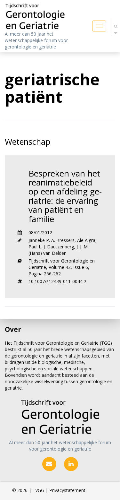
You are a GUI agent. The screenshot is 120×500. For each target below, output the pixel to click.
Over (13, 329)
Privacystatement (67, 490)
